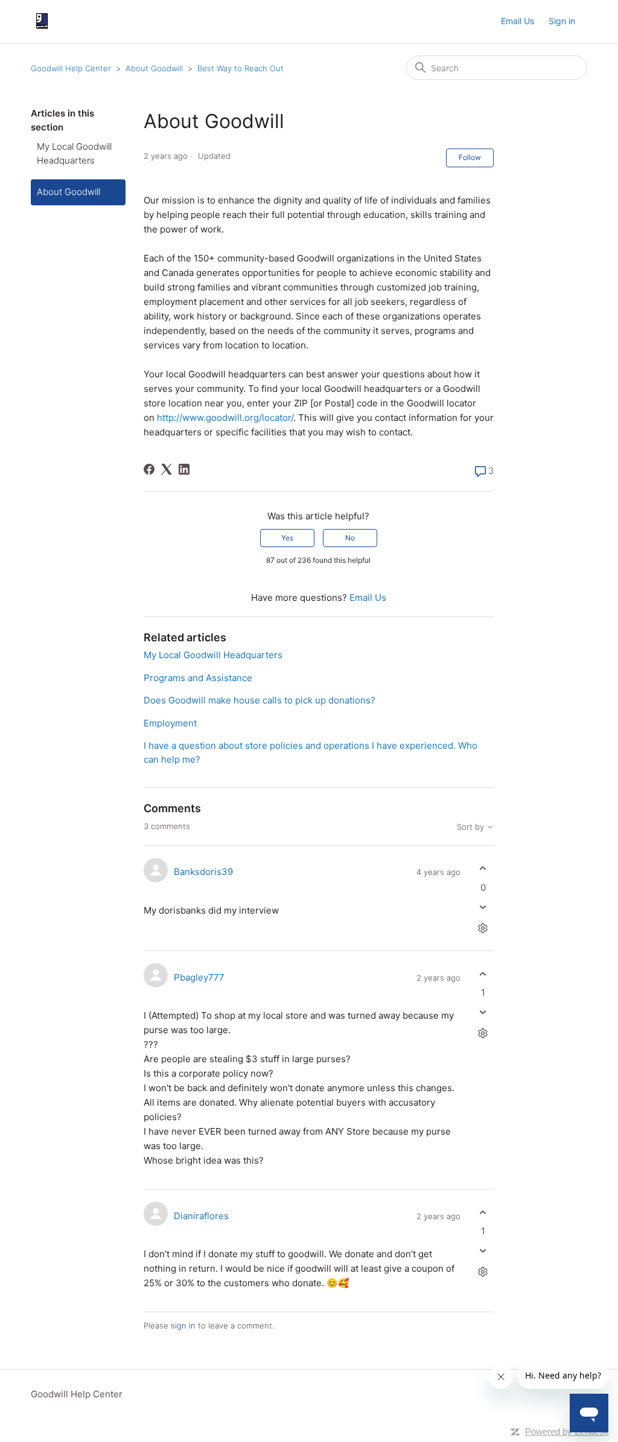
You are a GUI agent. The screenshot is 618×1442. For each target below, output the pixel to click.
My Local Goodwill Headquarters (74, 153)
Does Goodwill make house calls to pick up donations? (259, 700)
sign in (183, 1325)
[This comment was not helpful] (483, 906)
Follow (470, 157)
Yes (287, 537)
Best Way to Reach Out (240, 68)
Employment (170, 723)
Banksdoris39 (203, 871)
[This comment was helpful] (483, 868)
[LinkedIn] (184, 469)
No (350, 537)
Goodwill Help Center (71, 68)
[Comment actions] (483, 927)
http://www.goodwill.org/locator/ (225, 417)
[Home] (42, 21)
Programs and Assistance (198, 678)
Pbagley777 (199, 977)
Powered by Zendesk (567, 1431)
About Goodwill (154, 68)
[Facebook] (149, 469)
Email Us (517, 21)
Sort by (471, 827)
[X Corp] (166, 469)
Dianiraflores (201, 1216)
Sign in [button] (562, 21)
